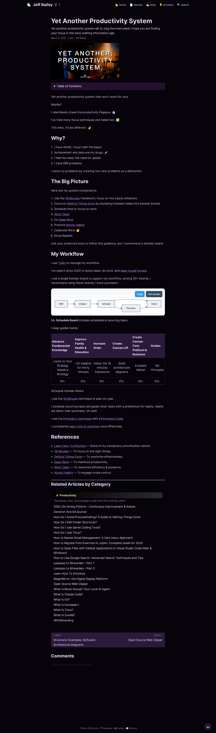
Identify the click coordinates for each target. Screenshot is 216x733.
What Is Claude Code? (68, 594)
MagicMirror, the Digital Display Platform (81, 578)
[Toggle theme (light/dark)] (56, 5)
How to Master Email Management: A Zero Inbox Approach (93, 537)
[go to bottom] (208, 726)
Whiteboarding (63, 620)
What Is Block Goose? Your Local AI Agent (82, 589)
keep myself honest (133, 270)
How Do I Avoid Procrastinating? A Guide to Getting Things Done (97, 517)
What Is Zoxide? (64, 615)
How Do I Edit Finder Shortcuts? (75, 522)
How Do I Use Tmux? (67, 532)
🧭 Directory (131, 728)
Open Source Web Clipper (71, 584)
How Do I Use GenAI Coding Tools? (77, 527)
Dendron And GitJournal (70, 511)
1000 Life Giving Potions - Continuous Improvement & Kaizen (95, 506)
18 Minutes (72, 198)
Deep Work (66, 219)
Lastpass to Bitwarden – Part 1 (74, 563)
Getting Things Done (81, 203)
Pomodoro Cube (112, 418)
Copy (140, 294)
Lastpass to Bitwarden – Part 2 (74, 568)
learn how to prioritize (84, 426)
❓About (83, 728)
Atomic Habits (75, 225)
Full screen (154, 294)
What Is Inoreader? (66, 604)
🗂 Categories (106, 728)
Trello (61, 263)
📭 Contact (119, 728)
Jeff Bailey (43, 4)
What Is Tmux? (63, 609)
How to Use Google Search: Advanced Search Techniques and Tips (98, 558)
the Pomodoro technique (74, 418)
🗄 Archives (93, 728)
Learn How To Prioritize (70, 446)
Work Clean (62, 214)
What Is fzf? (62, 599)
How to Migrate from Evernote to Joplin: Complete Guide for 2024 (98, 543)
